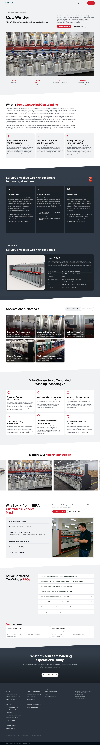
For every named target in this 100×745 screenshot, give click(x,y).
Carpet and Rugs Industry (33, 691)
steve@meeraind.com (79, 634)
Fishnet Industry (31, 696)
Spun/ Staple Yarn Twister (12, 709)
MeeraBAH (8, 691)
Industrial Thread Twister (12, 702)
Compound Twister (10, 725)
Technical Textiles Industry (33, 704)
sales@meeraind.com (34, 634)
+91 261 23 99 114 (12, 634)
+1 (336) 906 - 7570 (57, 634)
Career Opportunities (50, 696)
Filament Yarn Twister (11, 699)
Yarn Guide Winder (10, 720)
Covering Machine (10, 728)
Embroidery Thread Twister (13, 696)
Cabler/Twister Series (11, 694)
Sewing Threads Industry (33, 702)
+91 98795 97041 (80, 694)
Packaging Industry (31, 699)
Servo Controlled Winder (12, 717)
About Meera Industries (51, 691)
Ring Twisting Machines (12, 707)
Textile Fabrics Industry (33, 707)
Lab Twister (9, 704)
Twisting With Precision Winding (14, 723)
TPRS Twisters (9, 712)
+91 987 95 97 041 (20, 634)
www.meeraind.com (13, 636)
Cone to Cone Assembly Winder (14, 715)
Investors (47, 694)
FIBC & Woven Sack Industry (34, 694)
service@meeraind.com (81, 698)
